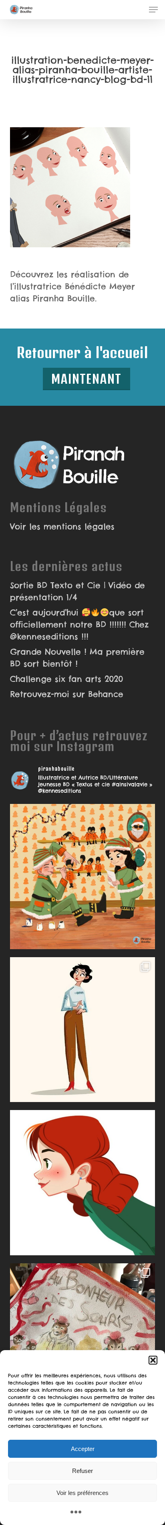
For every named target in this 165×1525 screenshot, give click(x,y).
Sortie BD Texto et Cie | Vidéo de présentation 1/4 (77, 591)
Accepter (83, 1448)
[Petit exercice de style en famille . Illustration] (82, 1336)
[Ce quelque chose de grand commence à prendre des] (82, 1182)
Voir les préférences (82, 1492)
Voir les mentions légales (62, 526)
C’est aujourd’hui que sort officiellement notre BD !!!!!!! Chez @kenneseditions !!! (79, 624)
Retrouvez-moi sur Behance (66, 694)
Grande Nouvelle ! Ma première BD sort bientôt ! (77, 658)
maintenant (86, 378)
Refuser (82, 1470)
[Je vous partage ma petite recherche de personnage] (82, 1029)
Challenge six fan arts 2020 (66, 679)
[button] (153, 1360)
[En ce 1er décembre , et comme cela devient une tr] (82, 876)
